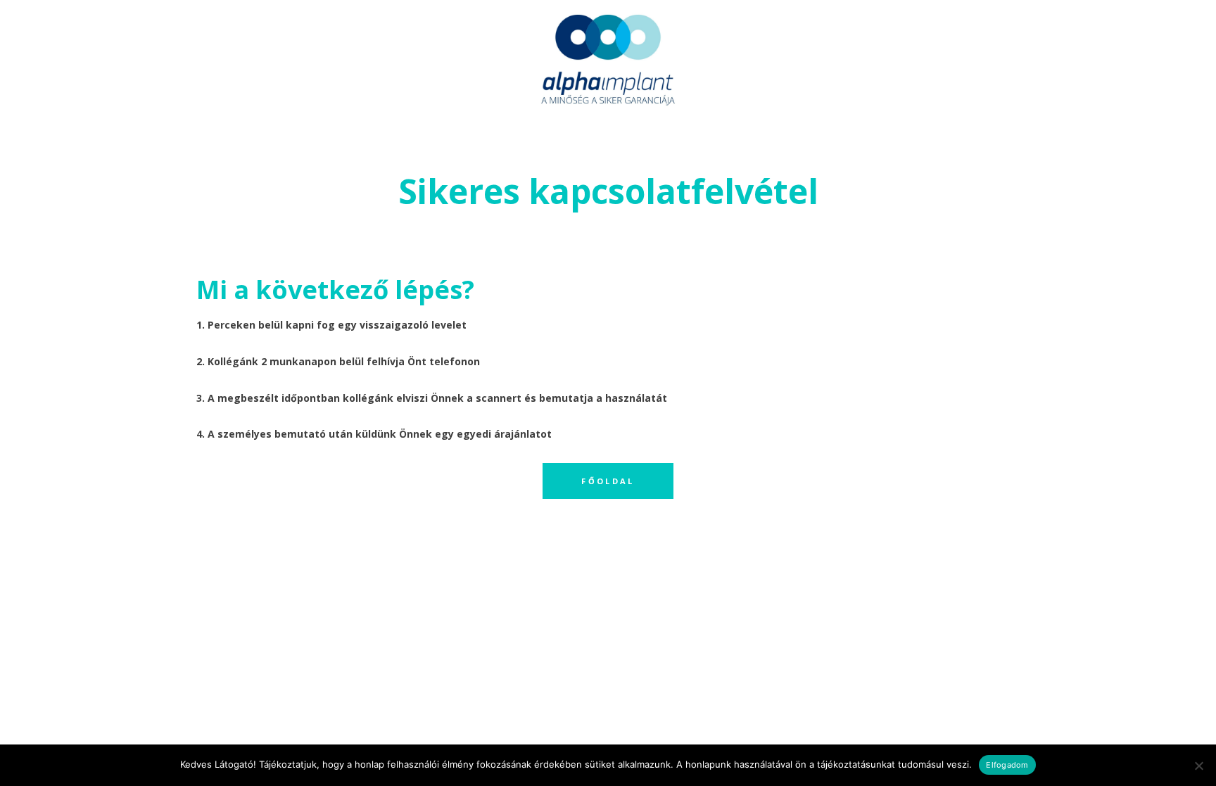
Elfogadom (1007, 765)
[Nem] (1198, 766)
